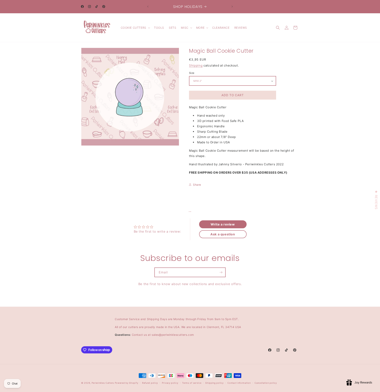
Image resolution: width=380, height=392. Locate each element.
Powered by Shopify (126, 383)
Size (192, 72)
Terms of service (191, 382)
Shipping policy (214, 382)
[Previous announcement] (147, 6)
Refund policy (150, 382)
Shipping (196, 65)
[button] (135, 28)
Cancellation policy (266, 382)
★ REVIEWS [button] (376, 199)
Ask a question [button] (222, 234)
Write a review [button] (223, 224)
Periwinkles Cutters (103, 383)
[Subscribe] (221, 272)
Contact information (239, 382)
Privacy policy (170, 382)
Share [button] (197, 184)
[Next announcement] (232, 6)
